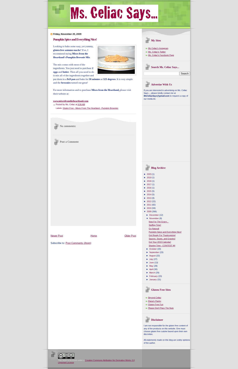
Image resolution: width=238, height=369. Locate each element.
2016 (149, 188)
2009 (149, 211)
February (153, 276)
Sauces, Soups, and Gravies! (162, 239)
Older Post (130, 235)
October (153, 249)
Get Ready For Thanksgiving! (162, 235)
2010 (149, 208)
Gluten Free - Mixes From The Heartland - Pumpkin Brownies (90, 108)
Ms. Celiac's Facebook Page (161, 55)
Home (94, 235)
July (151, 259)
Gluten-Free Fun (155, 304)
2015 (149, 191)
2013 (149, 198)
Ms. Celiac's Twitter (157, 52)
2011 (149, 205)
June (151, 262)
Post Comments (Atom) (78, 243)
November (154, 218)
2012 (149, 201)
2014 (149, 194)
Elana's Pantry (154, 301)
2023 (149, 174)
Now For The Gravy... (158, 222)
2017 (149, 184)
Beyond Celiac (154, 297)
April (151, 269)
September (154, 252)
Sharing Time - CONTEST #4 (162, 245)
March (152, 272)
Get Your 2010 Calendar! (160, 242)
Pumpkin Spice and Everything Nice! (75, 39)
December (154, 215)
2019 (149, 177)
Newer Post (57, 235)
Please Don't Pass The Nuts (161, 308)
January (153, 279)
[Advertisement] (118, 229)
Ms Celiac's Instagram (158, 48)
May (151, 266)
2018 (149, 181)
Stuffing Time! (155, 225)
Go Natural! (154, 228)
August (152, 256)
